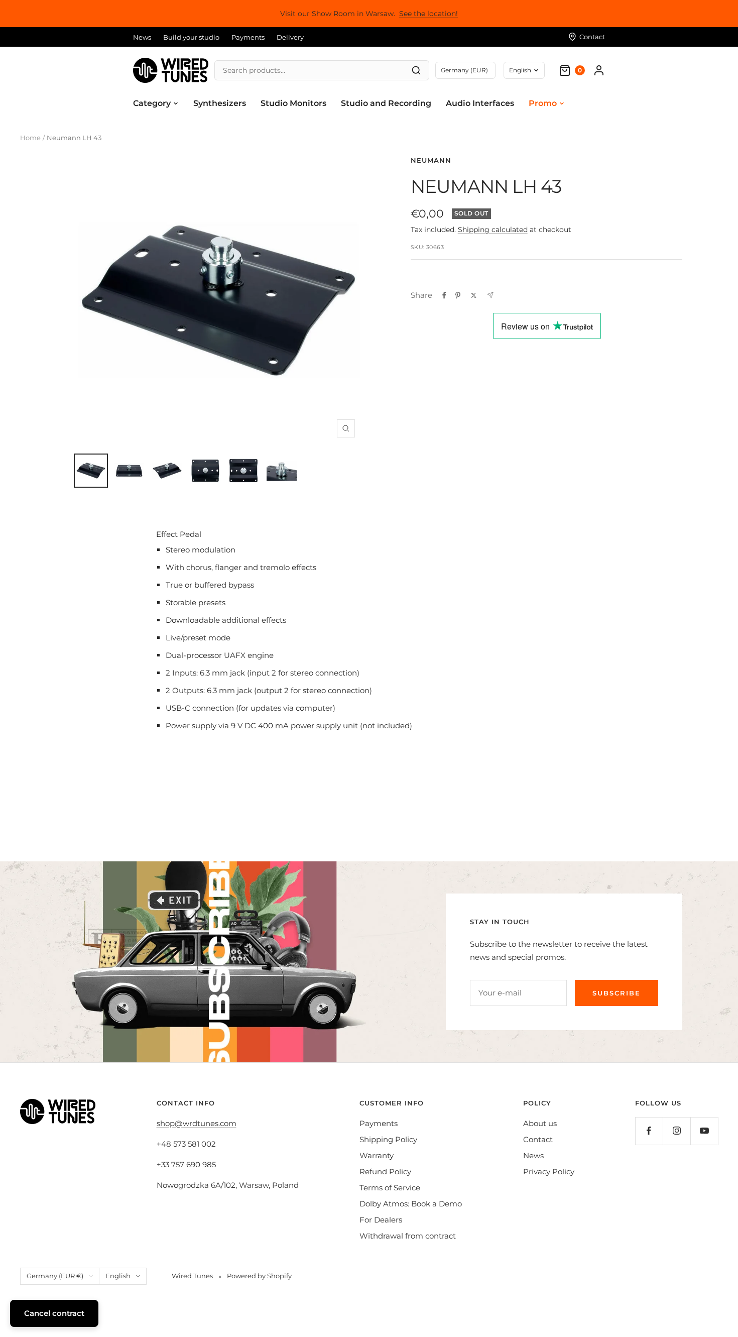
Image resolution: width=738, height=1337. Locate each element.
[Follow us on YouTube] (704, 1131)
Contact (538, 1139)
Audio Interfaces (480, 103)
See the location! (428, 13)
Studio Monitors (293, 103)
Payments (248, 37)
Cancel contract (54, 1313)
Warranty (376, 1155)
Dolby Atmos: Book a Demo (410, 1203)
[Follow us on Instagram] (676, 1131)
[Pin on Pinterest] (457, 295)
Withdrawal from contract (407, 1236)
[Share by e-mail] (490, 295)
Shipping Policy (388, 1139)
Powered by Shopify (259, 1276)
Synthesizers (219, 103)
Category (152, 103)
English (520, 70)
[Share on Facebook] (444, 295)
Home (30, 138)
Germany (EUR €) (55, 1276)
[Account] (599, 70)
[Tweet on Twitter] (473, 295)
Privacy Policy (548, 1171)
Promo (543, 103)
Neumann (431, 160)
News (142, 37)
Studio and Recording (386, 103)
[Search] (416, 70)
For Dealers (380, 1219)
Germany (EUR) (464, 70)
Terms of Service (389, 1187)
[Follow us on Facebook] (649, 1131)
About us (540, 1123)
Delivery (290, 37)
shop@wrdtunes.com (196, 1123)
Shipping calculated (493, 229)
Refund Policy (385, 1171)
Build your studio (191, 37)
